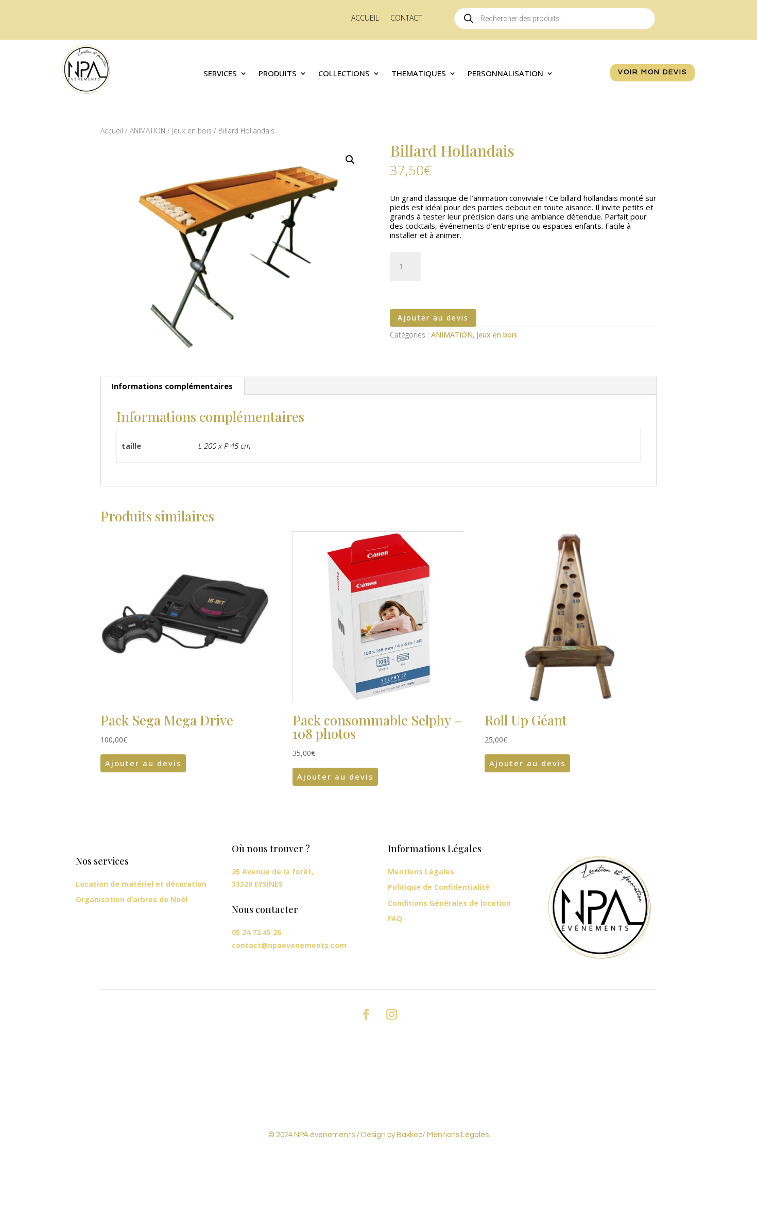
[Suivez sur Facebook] (365, 1014)
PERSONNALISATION (505, 74)
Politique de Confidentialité (439, 887)
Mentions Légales (421, 871)
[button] (350, 159)
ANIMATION (147, 131)
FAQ (395, 918)
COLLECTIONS (344, 74)
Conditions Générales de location (449, 903)
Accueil (365, 18)
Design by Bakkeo (391, 1135)
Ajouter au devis (433, 318)
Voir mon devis (652, 72)
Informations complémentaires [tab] (172, 386)
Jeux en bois (192, 131)
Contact (406, 18)
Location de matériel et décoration (141, 884)
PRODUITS (278, 74)
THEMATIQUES (418, 74)
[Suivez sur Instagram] (391, 1014)
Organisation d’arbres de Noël (131, 899)
